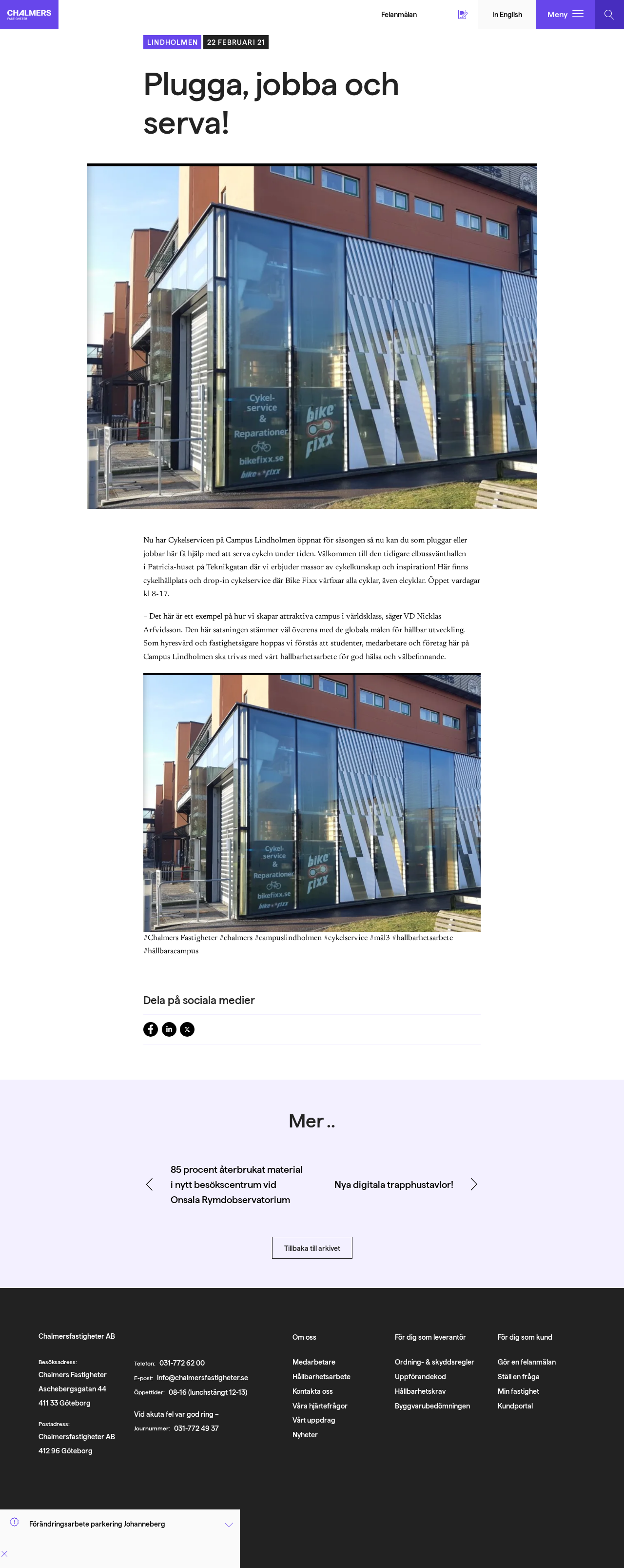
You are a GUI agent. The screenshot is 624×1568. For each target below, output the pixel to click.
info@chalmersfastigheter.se (202, 1377)
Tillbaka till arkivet (312, 1248)
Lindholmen (172, 42)
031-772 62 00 (182, 1363)
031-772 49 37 (196, 1428)
